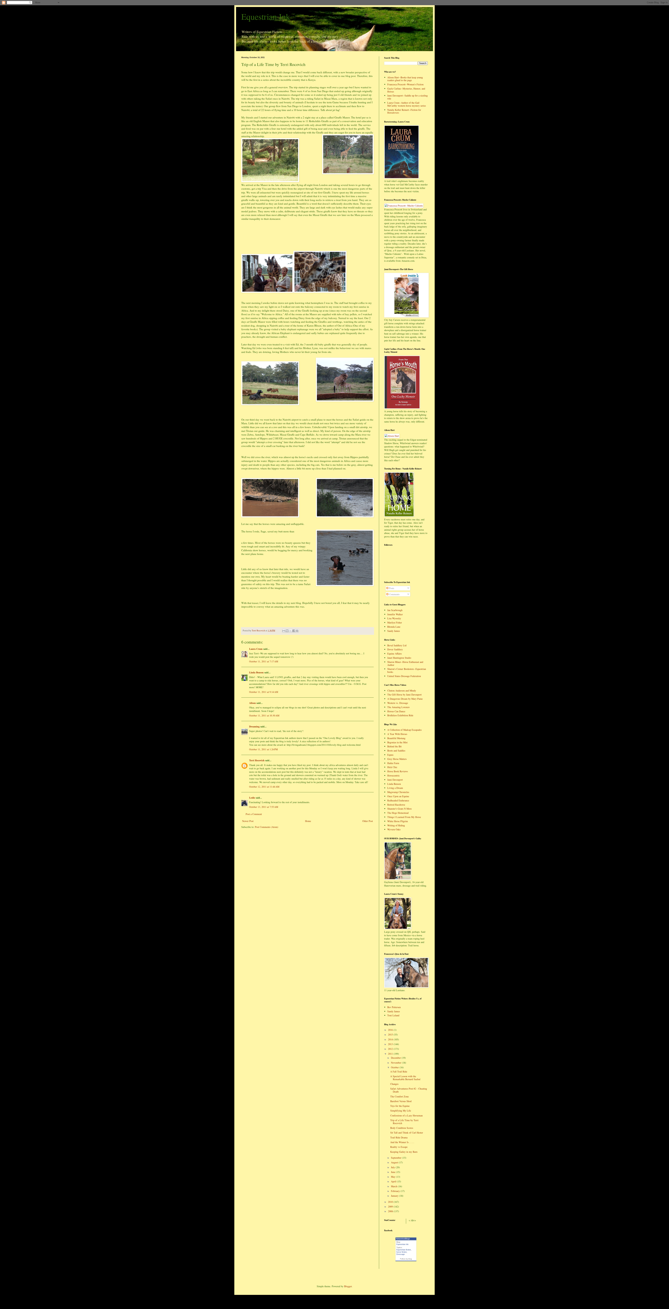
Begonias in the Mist (397, 742)
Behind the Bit (394, 746)
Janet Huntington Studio (399, 657)
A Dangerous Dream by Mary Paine (405, 698)
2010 (391, 1201)
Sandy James (393, 631)
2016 (391, 1029)
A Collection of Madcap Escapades (404, 729)
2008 (391, 1211)
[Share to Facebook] (293, 631)
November (396, 1062)
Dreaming (254, 726)
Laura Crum (256, 649)
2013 (391, 1044)
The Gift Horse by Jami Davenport (404, 694)
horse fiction (401, 1252)
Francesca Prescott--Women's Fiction (405, 84)
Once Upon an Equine (398, 796)
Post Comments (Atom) (266, 827)
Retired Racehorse (396, 804)
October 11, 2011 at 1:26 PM (263, 749)
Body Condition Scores (401, 1128)
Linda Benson (256, 672)
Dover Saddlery (395, 649)
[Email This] (284, 631)
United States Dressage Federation (404, 676)
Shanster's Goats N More (399, 808)
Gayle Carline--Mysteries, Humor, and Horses (406, 90)
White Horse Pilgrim (397, 821)
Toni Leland (393, 1015)
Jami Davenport (395, 779)
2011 (391, 1053)
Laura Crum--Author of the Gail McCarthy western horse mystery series (406, 104)
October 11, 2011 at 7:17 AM (263, 661)
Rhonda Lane (393, 626)
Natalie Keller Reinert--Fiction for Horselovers (404, 111)
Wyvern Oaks (394, 829)
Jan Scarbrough (394, 610)
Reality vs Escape (398, 1147)
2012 (391, 1048)
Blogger (348, 1286)
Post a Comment (254, 814)
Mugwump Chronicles (398, 792)
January (395, 1195)
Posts (391, 588)
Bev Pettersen (394, 1007)
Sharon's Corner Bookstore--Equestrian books (406, 670)
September (396, 1157)
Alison (252, 703)
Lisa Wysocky (394, 618)
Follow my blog (406, 1259)
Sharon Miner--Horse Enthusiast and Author (405, 663)
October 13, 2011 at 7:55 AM (263, 807)
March (394, 1186)
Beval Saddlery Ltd (396, 645)
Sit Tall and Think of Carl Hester (406, 1132)
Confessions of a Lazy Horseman (406, 1115)
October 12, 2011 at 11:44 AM (264, 786)
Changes (394, 1084)
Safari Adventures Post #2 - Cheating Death (408, 1090)
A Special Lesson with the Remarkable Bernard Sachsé (405, 1078)
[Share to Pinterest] (297, 631)
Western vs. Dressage (397, 703)
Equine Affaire (394, 653)
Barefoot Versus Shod (401, 1101)
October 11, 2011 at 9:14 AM (263, 692)
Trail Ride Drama (398, 1137)
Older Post (367, 821)
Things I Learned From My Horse (404, 817)
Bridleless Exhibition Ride (400, 715)
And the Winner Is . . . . (402, 1142)
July (393, 1167)
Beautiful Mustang (396, 738)
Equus (390, 754)
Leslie (252, 797)
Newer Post (247, 821)
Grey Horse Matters (397, 759)
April (394, 1181)
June (393, 1172)
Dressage (400, 1254)
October (395, 1067)
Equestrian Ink (265, 16)
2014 (391, 1039)
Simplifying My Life (400, 1110)
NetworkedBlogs (403, 1239)
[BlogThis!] (287, 631)
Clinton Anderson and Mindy (401, 690)
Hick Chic (392, 767)
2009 (391, 1206)
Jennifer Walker (395, 614)
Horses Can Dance (396, 711)
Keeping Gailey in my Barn (403, 1151)
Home (308, 821)
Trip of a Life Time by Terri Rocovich (404, 1122)
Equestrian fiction (403, 1250)
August (395, 1162)
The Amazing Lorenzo (398, 707)
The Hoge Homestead (398, 812)
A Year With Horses (397, 734)
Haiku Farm (393, 763)
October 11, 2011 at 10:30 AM (264, 715)
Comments (393, 594)
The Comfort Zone (399, 1096)
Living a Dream (395, 788)
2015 (391, 1034)
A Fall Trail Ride (398, 1071)
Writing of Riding (396, 825)
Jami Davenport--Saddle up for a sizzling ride (407, 97)
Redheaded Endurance (398, 800)
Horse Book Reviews (397, 771)
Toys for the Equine (400, 1106)
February (396, 1191)
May (393, 1176)
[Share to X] (290, 631)
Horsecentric (393, 775)
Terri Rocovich (256, 760)
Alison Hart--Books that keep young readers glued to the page (405, 79)
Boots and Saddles (396, 750)
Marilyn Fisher (394, 622)
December (396, 1057)
